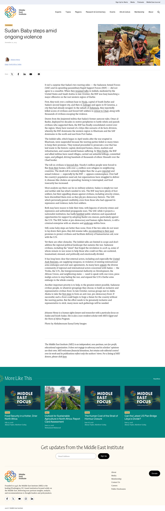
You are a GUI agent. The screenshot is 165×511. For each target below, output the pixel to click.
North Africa (13, 64)
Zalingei (87, 104)
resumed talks (82, 91)
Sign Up (104, 456)
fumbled (80, 214)
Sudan (19, 64)
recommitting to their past (101, 231)
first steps (66, 294)
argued (103, 265)
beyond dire (72, 165)
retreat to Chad (101, 111)
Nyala (84, 101)
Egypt (6, 64)
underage (88, 223)
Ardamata (94, 108)
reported (106, 171)
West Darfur (102, 151)
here (65, 356)
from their (53, 168)
